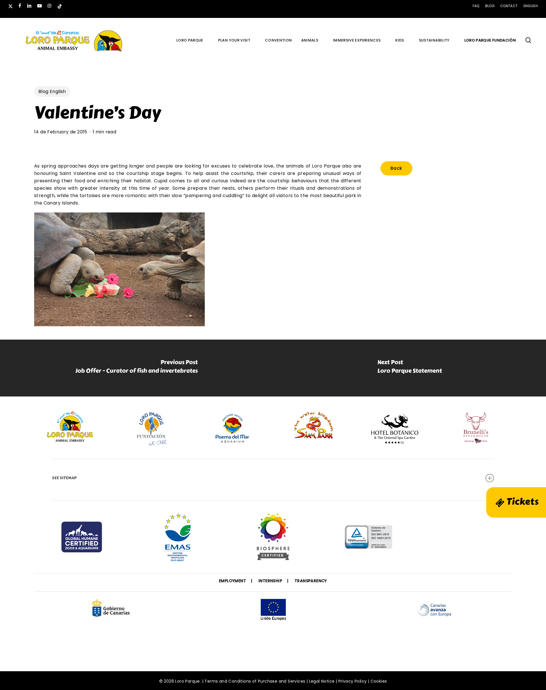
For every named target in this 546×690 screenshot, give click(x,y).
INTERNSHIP (270, 581)
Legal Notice (322, 681)
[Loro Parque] (273, 539)
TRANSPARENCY (311, 581)
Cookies (379, 681)
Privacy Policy (352, 681)
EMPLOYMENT (232, 581)
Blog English (52, 91)
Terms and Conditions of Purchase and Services (254, 681)
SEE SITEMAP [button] (64, 478)
